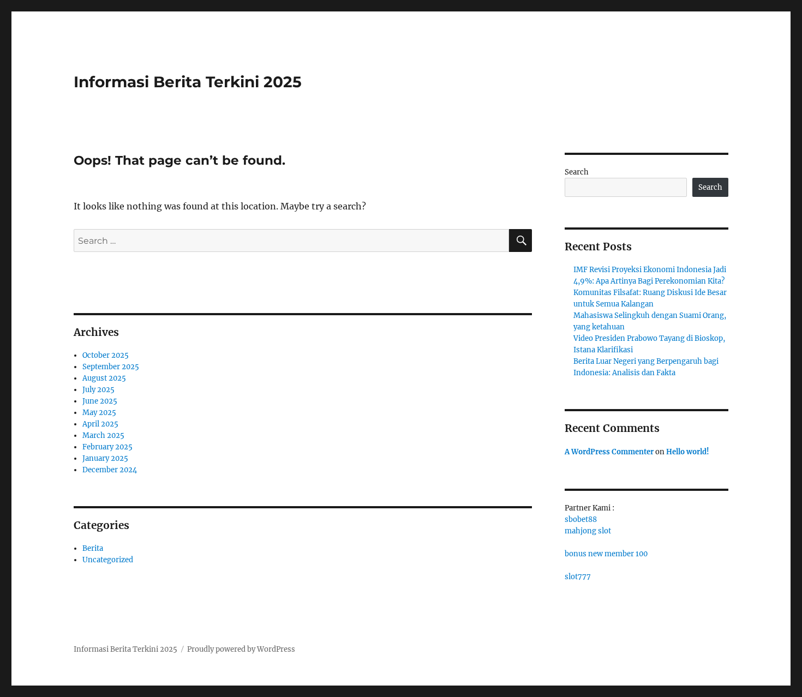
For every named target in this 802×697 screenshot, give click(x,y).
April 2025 (100, 424)
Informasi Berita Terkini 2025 (188, 82)
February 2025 (107, 447)
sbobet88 (581, 519)
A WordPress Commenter (609, 451)
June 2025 (99, 401)
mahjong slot (588, 531)
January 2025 (105, 458)
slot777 (578, 576)
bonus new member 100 (606, 553)
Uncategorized (107, 559)
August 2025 (104, 378)
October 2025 (105, 355)
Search (577, 172)
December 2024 (109, 469)
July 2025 (98, 389)
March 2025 (103, 435)
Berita (92, 548)
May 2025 (99, 412)
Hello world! (687, 451)
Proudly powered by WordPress (241, 649)
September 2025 (110, 366)
